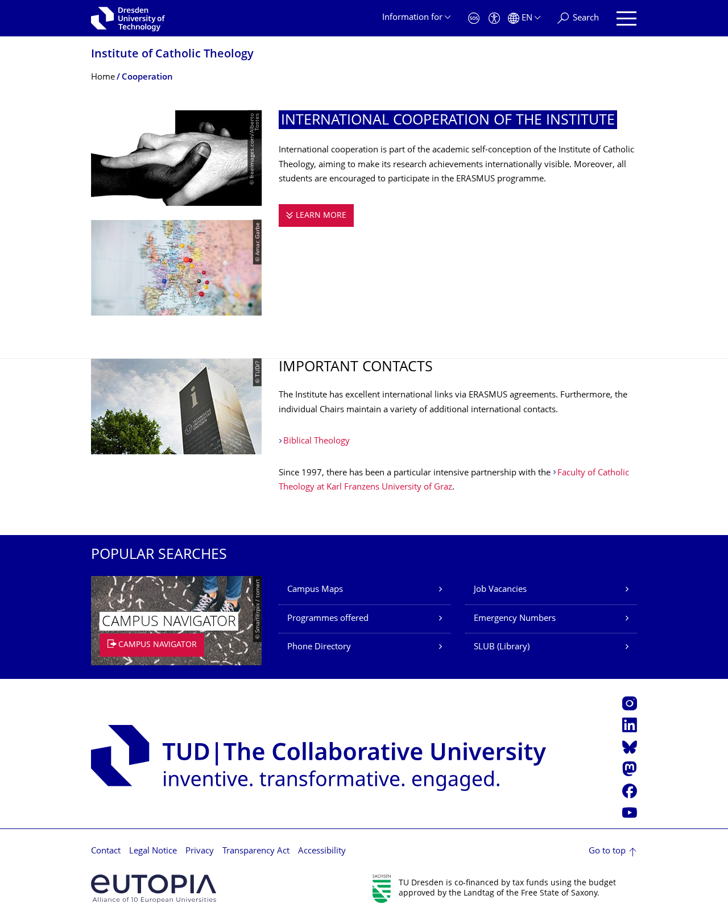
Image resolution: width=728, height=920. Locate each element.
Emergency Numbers (515, 619)
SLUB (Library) (502, 647)
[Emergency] (474, 18)
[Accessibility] (494, 18)
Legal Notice (153, 851)
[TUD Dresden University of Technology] (128, 18)
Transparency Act (255, 851)
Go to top (607, 851)
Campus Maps (315, 590)
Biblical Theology (316, 441)
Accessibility (322, 851)
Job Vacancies (500, 590)
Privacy (199, 851)
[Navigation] (626, 18)
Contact (106, 851)
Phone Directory (319, 647)
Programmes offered (328, 619)
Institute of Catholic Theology (172, 54)
